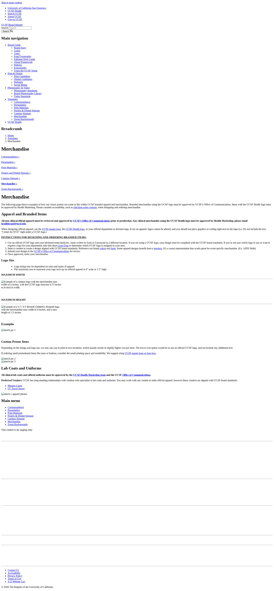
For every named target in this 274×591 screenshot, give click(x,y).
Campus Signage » (10, 178)
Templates (13, 99)
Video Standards (22, 96)
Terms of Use (14, 578)
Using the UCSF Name (25, 70)
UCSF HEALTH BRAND (12, 530)
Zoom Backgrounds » (12, 189)
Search (4, 27)
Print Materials (21, 107)
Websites (18, 82)
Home (11, 135)
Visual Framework (23, 62)
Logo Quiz (63, 245)
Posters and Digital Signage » (16, 173)
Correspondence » (10, 156)
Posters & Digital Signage (27, 110)
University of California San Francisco (27, 8)
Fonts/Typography (10, 453)
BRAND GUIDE (8, 436)
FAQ (3, 561)
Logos (17, 50)
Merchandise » (9, 183)
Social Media (20, 85)
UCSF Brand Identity (12, 24)
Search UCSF (15, 13)
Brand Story (20, 47)
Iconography (20, 67)
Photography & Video (19, 87)
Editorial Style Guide (24, 59)
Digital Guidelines (23, 79)
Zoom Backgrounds (24, 119)
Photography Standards (25, 90)
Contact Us (13, 570)
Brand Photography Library (28, 93)
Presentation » (8, 162)
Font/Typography (22, 56)
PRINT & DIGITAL (10, 474)
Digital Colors (8, 488)
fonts (113, 248)
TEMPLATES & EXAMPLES (14, 500)
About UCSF (14, 16)
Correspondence (22, 102)
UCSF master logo (51, 229)
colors (103, 248)
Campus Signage (22, 113)
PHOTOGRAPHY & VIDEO (14, 540)
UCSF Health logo (75, 229)
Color (17, 53)
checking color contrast (85, 207)
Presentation (20, 105)
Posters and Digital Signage (15, 518)
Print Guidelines (22, 76)
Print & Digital (15, 73)
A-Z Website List (16, 581)
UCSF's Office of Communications (51, 251)
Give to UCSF (15, 19)
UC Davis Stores (16, 388)
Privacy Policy (15, 576)
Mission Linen (15, 385)
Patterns (18, 65)
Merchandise (20, 116)
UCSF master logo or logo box (140, 353)
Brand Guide (14, 45)
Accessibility (14, 573)
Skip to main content (11, 2)
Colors (4, 451)
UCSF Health (14, 11)
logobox (158, 248)
